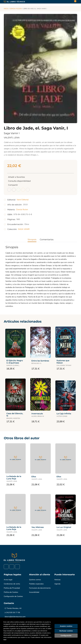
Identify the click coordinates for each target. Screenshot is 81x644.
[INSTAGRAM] (11, 566)
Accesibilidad (34, 592)
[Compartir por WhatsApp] (18, 190)
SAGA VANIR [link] (24, 229)
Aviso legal (8, 580)
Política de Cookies (11, 592)
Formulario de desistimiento (40, 588)
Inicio (6, 9)
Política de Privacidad (12, 588)
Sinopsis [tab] (32, 239)
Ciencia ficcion (16, 9)
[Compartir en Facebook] (9, 190)
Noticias (57, 580)
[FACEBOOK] (6, 566)
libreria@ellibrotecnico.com (15, 617)
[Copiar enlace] (28, 190)
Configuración (66, 635)
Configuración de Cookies (13, 596)
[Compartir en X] (14, 190)
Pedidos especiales (36, 584)
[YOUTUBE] (17, 566)
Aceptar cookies (66, 626)
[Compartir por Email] (23, 190)
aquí (4, 640)
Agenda (57, 584)
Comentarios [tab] (46, 239)
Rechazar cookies (66, 631)
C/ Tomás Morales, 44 (13, 608)
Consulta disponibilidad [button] (19, 181)
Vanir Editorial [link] (23, 199)
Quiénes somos (35, 580)
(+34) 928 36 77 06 (12, 612)
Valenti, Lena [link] (12, 137)
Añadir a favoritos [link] (16, 177)
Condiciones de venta (12, 584)
